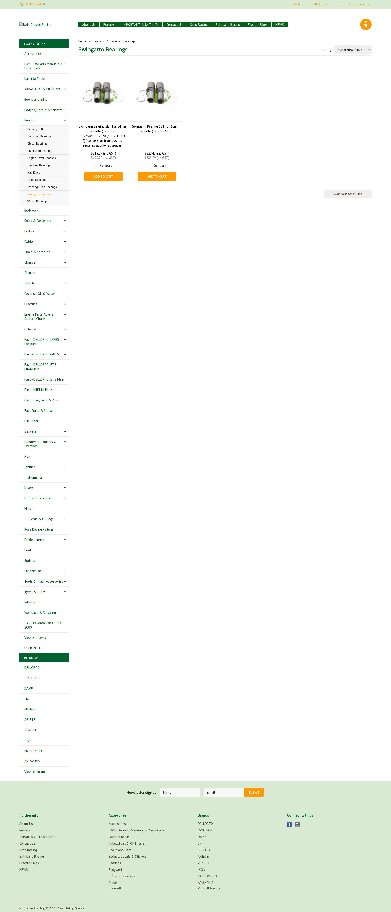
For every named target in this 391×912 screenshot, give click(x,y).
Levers (29, 488)
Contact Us (174, 24)
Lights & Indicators (38, 498)
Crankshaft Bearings (40, 151)
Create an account (360, 4)
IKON (28, 740)
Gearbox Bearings (38, 165)
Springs (29, 560)
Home (82, 41)
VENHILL (30, 730)
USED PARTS (33, 648)
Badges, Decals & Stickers (43, 110)
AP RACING (32, 761)
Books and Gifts (35, 99)
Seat (27, 550)
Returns (109, 24)
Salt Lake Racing (228, 24)
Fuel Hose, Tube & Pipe (41, 400)
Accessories (33, 53)
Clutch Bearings (37, 143)
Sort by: (326, 50)
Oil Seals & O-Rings (39, 519)
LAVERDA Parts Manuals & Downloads (43, 66)
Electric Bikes (257, 24)
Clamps (29, 273)
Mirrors (29, 508)
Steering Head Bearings (42, 187)
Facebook (290, 824)
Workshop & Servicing (40, 612)
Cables (29, 241)
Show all (115, 888)
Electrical (31, 304)
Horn (27, 456)
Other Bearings (36, 180)
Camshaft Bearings (39, 136)
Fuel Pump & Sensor (39, 410)
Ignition (30, 467)
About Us (88, 24)
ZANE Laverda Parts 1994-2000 (43, 625)
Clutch (29, 283)
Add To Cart (103, 176)
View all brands (35, 771)
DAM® (28, 688)
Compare (106, 165)
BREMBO (30, 709)
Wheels (29, 602)
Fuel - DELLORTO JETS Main (44, 379)
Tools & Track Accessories (43, 581)
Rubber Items (34, 540)
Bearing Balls (35, 129)
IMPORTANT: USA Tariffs (141, 24)
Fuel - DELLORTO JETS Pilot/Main (40, 366)
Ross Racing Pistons (38, 529)
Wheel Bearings (37, 201)
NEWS (279, 24)
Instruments (33, 477)
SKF (27, 699)
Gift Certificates (322, 4)
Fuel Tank (31, 421)
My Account (300, 4)
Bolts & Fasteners (37, 221)
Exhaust (30, 329)
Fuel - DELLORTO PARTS (41, 354)
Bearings (30, 120)
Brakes (29, 231)
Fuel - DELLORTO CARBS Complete (41, 341)
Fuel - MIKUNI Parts (38, 390)
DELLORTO (32, 667)
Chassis (29, 262)
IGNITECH (31, 678)
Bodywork (31, 210)
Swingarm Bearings (39, 194)
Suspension (32, 571)
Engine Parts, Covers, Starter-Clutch (39, 316)
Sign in (341, 4)
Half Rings (33, 172)
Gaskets (30, 431)
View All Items (35, 638)
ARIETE (30, 719)
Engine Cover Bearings (41, 158)
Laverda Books (34, 78)
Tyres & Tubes (35, 592)
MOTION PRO (33, 751)
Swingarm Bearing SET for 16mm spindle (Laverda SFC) (155, 128)
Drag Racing (199, 24)
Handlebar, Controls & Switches (40, 444)
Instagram (297, 824)
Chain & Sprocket (37, 252)
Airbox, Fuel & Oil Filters (42, 89)
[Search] (21, 4)
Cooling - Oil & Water (39, 293)
